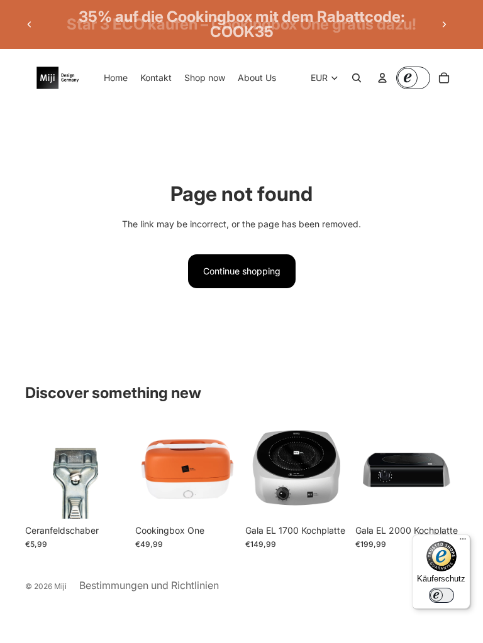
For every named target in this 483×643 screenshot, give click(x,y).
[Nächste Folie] (444, 24)
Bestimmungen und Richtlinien (149, 585)
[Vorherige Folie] (29, 24)
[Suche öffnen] (356, 78)
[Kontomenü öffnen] (382, 78)
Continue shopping (241, 271)
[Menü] (462, 541)
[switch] (441, 595)
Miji (60, 586)
